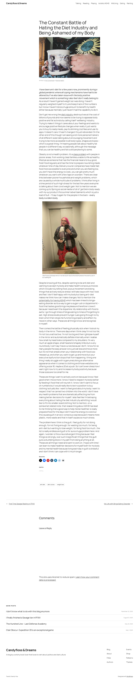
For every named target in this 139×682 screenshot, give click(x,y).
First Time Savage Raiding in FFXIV (22, 504)
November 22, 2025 (127, 611)
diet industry (67, 114)
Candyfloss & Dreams (16, 3)
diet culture (51, 484)
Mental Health (60, 80)
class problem (79, 154)
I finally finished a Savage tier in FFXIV (23, 618)
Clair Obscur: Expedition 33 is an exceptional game (30, 630)
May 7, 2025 (129, 630)
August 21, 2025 (128, 618)
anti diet (42, 484)
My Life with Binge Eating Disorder (117, 504)
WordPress (130, 676)
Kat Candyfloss (49, 80)
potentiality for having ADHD (52, 300)
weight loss (60, 484)
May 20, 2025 (129, 624)
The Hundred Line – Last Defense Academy (26, 624)
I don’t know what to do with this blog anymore (27, 611)
